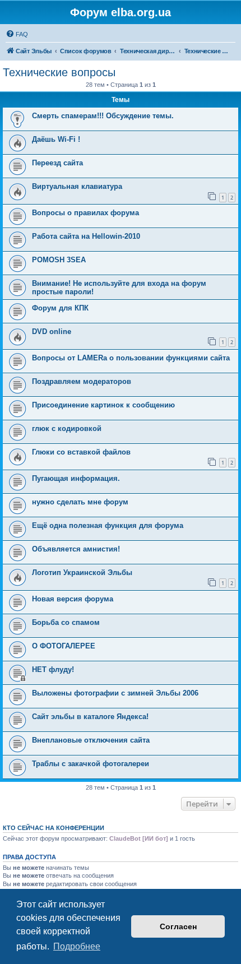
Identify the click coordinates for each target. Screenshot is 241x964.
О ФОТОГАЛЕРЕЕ (63, 646)
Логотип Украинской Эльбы (82, 572)
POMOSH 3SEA (59, 260)
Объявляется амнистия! (76, 549)
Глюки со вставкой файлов (81, 452)
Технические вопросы (59, 72)
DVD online (51, 331)
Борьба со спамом (66, 622)
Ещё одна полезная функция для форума (107, 525)
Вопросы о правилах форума (85, 212)
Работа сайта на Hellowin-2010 (86, 236)
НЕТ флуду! (53, 669)
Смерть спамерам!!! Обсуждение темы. (103, 116)
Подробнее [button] (76, 946)
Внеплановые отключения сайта (91, 740)
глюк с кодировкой (66, 428)
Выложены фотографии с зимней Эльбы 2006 (115, 693)
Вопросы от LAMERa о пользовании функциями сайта (131, 358)
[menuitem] (17, 34)
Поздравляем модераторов (81, 381)
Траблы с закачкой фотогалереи (90, 763)
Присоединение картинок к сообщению (103, 405)
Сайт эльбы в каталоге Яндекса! (90, 716)
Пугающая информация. (76, 478)
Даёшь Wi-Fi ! (56, 139)
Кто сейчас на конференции (53, 827)
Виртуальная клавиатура (77, 186)
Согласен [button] (178, 926)
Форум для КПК (60, 308)
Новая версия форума (72, 599)
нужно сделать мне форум (80, 502)
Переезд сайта (57, 163)
